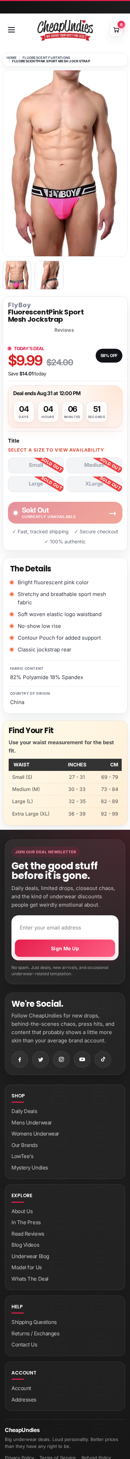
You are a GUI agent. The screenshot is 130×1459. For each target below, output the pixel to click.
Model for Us (26, 1267)
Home (12, 58)
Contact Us (24, 1344)
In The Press (26, 1222)
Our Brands (24, 1145)
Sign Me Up (65, 948)
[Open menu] (11, 29)
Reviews (64, 330)
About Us (22, 1211)
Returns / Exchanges (35, 1333)
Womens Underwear (35, 1133)
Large (36, 483)
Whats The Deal (30, 1278)
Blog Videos (25, 1245)
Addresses (23, 1399)
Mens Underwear (31, 1122)
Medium (94, 465)
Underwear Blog (30, 1256)
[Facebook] (19, 1059)
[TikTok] (103, 1059)
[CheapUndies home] (65, 30)
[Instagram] (61, 1059)
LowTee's (22, 1156)
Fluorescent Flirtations (46, 58)
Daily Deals (24, 1111)
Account (21, 1388)
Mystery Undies (29, 1167)
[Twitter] (40, 1059)
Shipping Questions (34, 1322)
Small (36, 465)
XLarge (94, 483)
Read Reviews (27, 1233)
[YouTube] (82, 1059)
